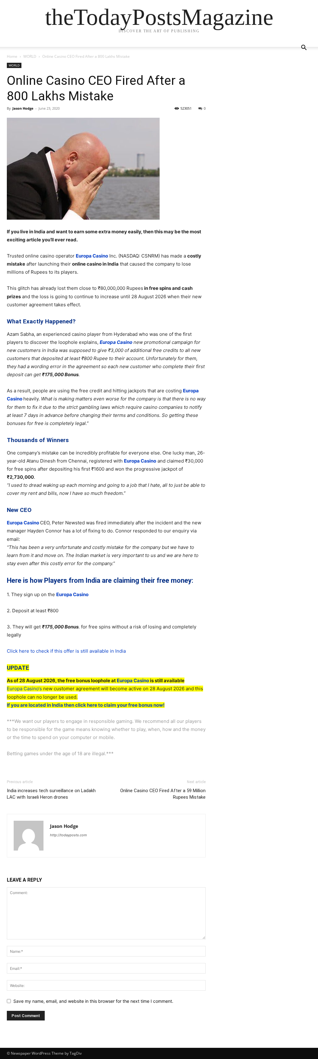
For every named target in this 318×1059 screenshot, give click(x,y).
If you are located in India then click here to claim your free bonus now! (86, 705)
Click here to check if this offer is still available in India (66, 651)
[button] (303, 48)
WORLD (29, 56)
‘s (40, 689)
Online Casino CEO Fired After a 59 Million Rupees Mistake (163, 794)
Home (12, 56)
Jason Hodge (23, 108)
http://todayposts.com (68, 835)
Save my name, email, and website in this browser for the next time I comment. (93, 1001)
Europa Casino (92, 256)
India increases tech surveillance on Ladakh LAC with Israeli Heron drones (51, 794)
